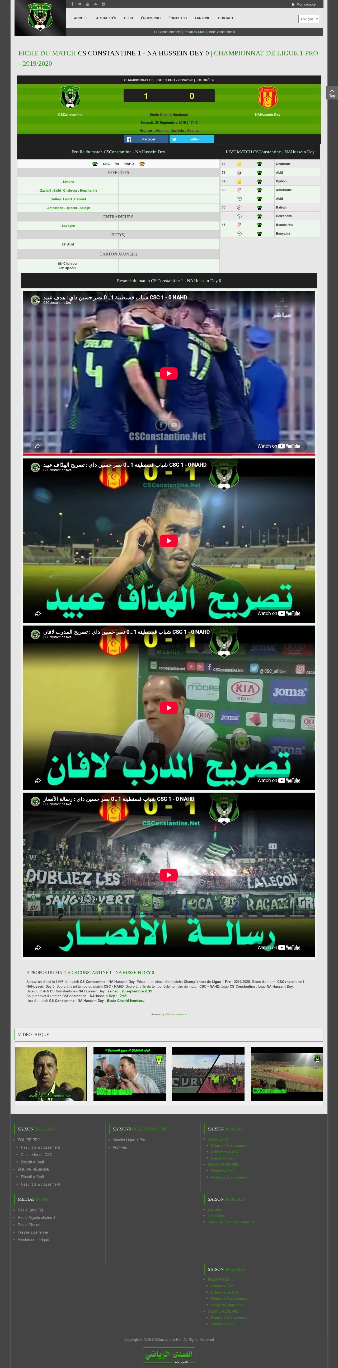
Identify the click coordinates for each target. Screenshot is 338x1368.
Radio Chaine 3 (31, 1224)
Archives (120, 1147)
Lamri (68, 199)
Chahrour (70, 190)
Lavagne (68, 225)
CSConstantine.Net (176, 1014)
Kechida (177, 130)
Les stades (216, 1215)
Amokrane (55, 207)
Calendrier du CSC (36, 1154)
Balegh (84, 207)
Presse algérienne (33, 1232)
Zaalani (46, 190)
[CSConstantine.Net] (40, 16)
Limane (68, 181)
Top (332, 95)
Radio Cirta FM (30, 1210)
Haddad (80, 199)
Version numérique (33, 1239)
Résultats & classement (40, 1147)
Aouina (161, 130)
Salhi (57, 190)
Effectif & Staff (32, 1162)
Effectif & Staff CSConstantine (231, 1221)
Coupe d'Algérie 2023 (227, 1304)
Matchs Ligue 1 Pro (129, 1139)
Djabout (71, 207)
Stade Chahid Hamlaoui (169, 114)
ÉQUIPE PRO (29, 1139)
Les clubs (215, 1209)
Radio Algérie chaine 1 (36, 1217)
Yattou (56, 199)
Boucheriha (88, 190)
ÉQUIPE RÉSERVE (33, 1169)
